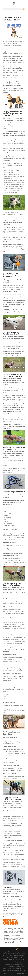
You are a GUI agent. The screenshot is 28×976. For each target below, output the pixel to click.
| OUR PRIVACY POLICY (18, 968)
